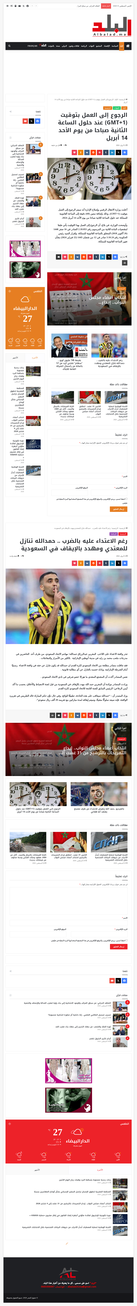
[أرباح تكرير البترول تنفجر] (33, 222)
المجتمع (99, 46)
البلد (121, 46)
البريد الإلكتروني (120, 488)
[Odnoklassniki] (80, 152)
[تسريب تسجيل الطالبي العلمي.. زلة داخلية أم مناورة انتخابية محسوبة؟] (33, 178)
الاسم (124, 476)
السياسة (115, 46)
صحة (58, 46)
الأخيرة (35, 358)
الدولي (64, 46)
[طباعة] (124, 262)
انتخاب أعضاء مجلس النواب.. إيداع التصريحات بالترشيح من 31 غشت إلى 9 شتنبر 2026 (17, 424)
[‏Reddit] (93, 152)
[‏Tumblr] (106, 152)
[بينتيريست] (99, 152)
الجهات (91, 46)
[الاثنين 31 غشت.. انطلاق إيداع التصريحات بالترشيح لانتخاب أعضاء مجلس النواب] (89, 397)
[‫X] (118, 152)
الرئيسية (122, 99)
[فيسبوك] (124, 152)
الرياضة (84, 46)
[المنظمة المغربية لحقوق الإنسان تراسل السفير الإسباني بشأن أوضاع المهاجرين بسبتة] (33, 392)
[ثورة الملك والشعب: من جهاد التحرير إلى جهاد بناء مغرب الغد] (33, 202)
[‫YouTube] (25, 121)
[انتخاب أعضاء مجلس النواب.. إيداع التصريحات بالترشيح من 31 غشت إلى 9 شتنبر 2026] (33, 421)
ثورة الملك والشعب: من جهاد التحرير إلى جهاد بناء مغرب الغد (18, 203)
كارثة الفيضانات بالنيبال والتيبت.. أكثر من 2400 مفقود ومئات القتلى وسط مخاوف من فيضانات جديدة (63, 411)
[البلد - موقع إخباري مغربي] (112, 25)
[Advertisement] (68, 71)
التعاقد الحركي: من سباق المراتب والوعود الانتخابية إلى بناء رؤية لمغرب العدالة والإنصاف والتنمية (17, 155)
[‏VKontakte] (87, 152)
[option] (89, 298)
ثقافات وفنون (74, 46)
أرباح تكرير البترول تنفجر (18, 220)
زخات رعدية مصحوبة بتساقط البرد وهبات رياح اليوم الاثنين (107, 300)
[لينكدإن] (112, 152)
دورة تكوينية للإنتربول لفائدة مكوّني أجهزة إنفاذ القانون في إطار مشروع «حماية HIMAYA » (17, 449)
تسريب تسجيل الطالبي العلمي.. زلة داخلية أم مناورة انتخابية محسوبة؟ (17, 181)
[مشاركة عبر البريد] (58, 257)
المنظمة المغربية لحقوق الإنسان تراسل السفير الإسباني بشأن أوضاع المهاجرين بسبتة (17, 398)
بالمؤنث (51, 46)
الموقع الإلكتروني (81, 488)
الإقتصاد (107, 46)
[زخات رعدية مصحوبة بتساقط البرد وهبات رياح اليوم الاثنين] (33, 371)
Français (32, 46)
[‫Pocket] (74, 152)
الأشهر (15, 358)
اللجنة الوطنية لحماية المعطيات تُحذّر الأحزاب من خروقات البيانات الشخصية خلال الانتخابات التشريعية (116, 411)
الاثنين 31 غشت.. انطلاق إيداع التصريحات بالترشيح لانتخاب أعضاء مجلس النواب (71, 6)
